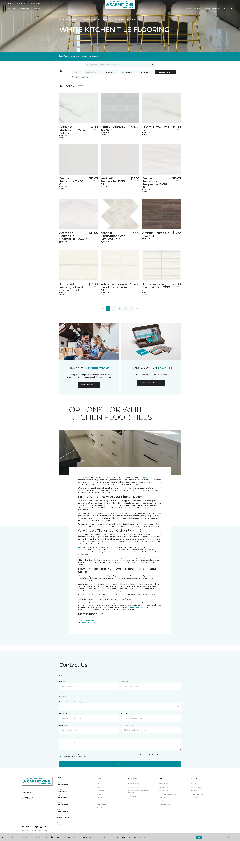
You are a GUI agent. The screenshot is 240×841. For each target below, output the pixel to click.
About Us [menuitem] (192, 784)
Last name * (125, 681)
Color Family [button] (91, 72)
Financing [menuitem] (100, 808)
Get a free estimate (131, 607)
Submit (120, 764)
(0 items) (231, 8)
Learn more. (143, 837)
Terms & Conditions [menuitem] (196, 794)
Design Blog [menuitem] (132, 796)
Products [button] (12, 8)
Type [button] (75, 72)
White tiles (82, 501)
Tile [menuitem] (98, 801)
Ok (199, 837)
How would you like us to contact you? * (72, 702)
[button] (224, 8)
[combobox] (118, 64)
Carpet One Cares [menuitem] (195, 787)
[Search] (153, 64)
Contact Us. (96, 56)
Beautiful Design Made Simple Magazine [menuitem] (138, 791)
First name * (63, 681)
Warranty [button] (109, 72)
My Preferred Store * (128, 725)
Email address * (126, 713)
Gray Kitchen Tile (87, 620)
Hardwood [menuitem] (100, 790)
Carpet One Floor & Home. (36, 831)
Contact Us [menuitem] (193, 790)
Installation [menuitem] (162, 801)
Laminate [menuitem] (100, 797)
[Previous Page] (102, 308)
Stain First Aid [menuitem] (163, 787)
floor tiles (141, 477)
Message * (62, 737)
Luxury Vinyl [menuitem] (101, 787)
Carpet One (63, 19)
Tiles (80, 547)
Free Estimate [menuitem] (101, 804)
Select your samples (149, 382)
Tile (80, 19)
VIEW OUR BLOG (87, 385)
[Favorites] (228, 8)
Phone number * (64, 713)
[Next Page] (137, 308)
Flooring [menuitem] (99, 784)
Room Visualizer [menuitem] (133, 784)
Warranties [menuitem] (162, 797)
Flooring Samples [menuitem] (133, 787)
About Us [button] (36, 8)
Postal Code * (63, 725)
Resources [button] (24, 8)
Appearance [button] (127, 72)
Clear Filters (84, 77)
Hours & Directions (192, 8)
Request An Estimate (212, 8)
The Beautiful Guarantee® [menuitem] (167, 794)
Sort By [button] (81, 86)
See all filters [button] (164, 72)
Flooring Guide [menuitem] (163, 790)
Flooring (73, 19)
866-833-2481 (35, 3)
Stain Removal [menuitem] (163, 784)
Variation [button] (145, 72)
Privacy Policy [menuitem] (194, 797)
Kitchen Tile (85, 618)
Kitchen (87, 19)
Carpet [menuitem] (99, 794)
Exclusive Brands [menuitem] (164, 804)
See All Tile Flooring (88, 622)
